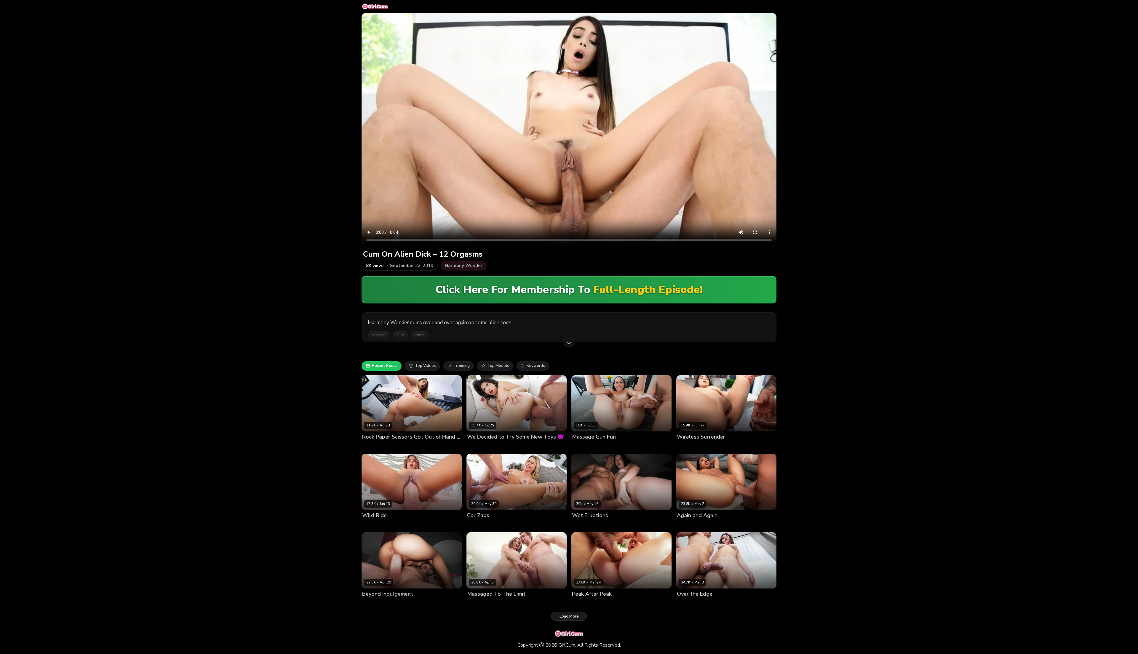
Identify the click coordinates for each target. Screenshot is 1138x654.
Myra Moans (373, 447)
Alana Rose (688, 604)
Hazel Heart (478, 447)
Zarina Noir (687, 447)
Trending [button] (461, 365)
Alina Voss (582, 525)
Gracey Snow (584, 604)
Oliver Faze (505, 525)
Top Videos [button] (425, 365)
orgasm (379, 335)
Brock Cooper (607, 525)
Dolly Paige (582, 447)
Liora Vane (372, 604)
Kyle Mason (503, 447)
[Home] (375, 6)
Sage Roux (399, 525)
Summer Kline (480, 525)
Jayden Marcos (401, 447)
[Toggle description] (569, 342)
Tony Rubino (713, 525)
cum (400, 335)
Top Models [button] (498, 365)
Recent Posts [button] (384, 365)
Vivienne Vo (688, 525)
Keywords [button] (536, 365)
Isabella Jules (374, 525)
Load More (569, 616)
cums (419, 335)
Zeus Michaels (713, 447)
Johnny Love (712, 604)
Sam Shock (503, 604)
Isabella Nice (479, 604)
